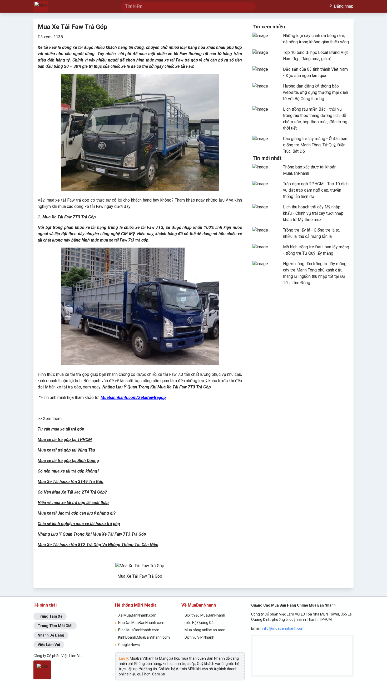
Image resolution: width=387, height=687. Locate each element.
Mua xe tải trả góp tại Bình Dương (68, 460)
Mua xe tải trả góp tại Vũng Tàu (66, 450)
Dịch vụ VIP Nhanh (197, 637)
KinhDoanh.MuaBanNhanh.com (142, 637)
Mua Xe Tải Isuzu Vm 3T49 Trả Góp (70, 481)
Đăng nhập (344, 6)
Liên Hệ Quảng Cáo (198, 623)
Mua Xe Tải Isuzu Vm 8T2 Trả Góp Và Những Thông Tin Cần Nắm (98, 544)
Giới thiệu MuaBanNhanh (203, 615)
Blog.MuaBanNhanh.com (137, 630)
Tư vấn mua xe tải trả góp (61, 429)
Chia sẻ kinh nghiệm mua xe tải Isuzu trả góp (79, 523)
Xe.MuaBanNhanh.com (135, 615)
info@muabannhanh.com (283, 628)
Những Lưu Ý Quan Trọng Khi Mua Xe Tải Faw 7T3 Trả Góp (156, 386)
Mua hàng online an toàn (203, 630)
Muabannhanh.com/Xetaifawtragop (133, 397)
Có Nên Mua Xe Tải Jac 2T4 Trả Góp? (72, 492)
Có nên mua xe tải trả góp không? (68, 471)
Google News (127, 645)
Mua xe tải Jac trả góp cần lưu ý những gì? (77, 513)
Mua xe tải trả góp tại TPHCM (65, 439)
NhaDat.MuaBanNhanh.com (139, 623)
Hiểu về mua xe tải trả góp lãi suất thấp (73, 502)
